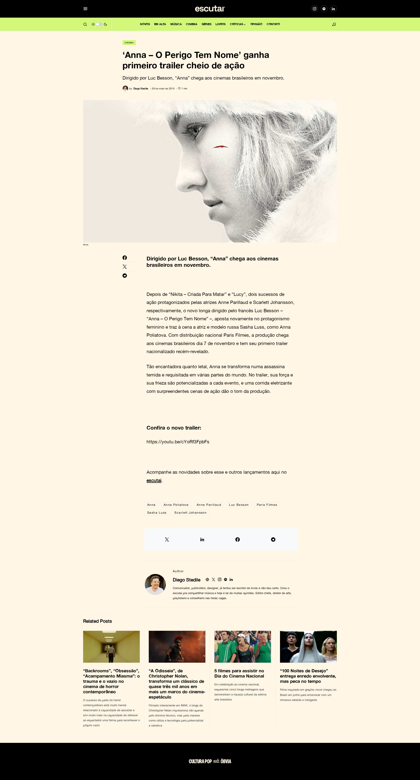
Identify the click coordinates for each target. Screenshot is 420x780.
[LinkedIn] (333, 8)
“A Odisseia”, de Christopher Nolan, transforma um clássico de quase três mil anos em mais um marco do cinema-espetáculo (177, 683)
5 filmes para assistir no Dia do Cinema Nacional (239, 673)
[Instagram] (314, 8)
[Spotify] (323, 8)
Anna (151, 504)
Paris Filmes (267, 504)
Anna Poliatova (176, 504)
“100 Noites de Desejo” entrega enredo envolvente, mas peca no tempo (308, 676)
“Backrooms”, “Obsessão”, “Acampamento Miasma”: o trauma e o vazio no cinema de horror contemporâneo (111, 681)
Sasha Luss (156, 512)
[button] (85, 9)
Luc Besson (239, 504)
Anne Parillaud (209, 504)
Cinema (129, 43)
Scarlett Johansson (190, 512)
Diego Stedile (186, 579)
